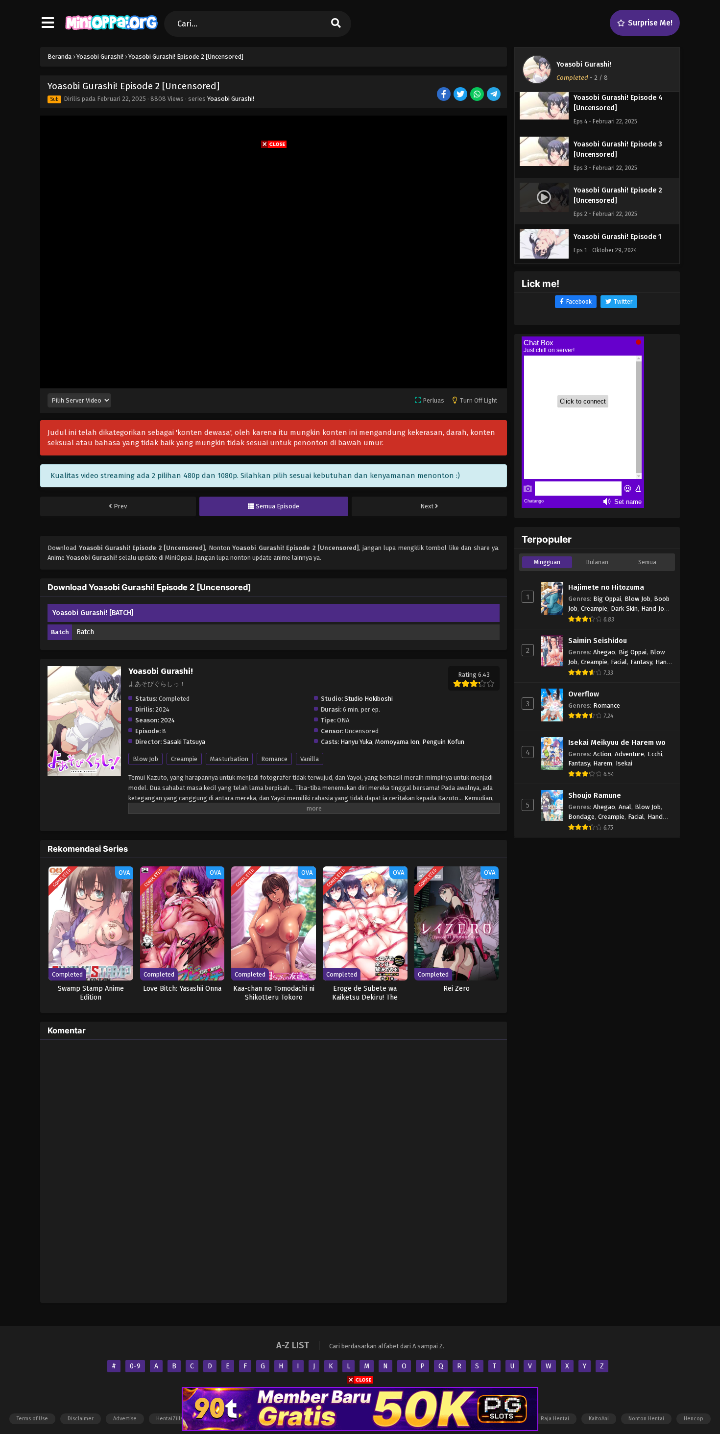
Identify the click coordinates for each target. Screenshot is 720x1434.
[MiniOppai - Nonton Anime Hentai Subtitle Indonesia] (111, 31)
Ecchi (655, 754)
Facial (619, 662)
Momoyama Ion (397, 741)
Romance (274, 759)
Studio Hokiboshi (368, 698)
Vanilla (309, 759)
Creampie (184, 759)
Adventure (629, 754)
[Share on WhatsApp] (477, 94)
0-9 (135, 1366)
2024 (168, 720)
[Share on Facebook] (444, 94)
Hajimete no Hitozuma (606, 587)
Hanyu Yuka (356, 741)
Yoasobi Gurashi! (230, 98)
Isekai (624, 763)
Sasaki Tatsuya (184, 741)
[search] (336, 24)
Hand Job (654, 608)
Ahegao (604, 652)
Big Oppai (607, 598)
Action (602, 754)
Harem (602, 763)
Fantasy (641, 662)
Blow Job (145, 759)
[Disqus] (274, 1169)
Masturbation (229, 759)
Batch (85, 632)
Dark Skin (624, 608)
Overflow (583, 694)
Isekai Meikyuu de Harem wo (617, 742)
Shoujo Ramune (594, 795)
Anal (625, 807)
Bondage (581, 816)
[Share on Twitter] (461, 94)
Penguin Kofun (443, 741)
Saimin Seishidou (597, 640)
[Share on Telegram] (494, 94)
